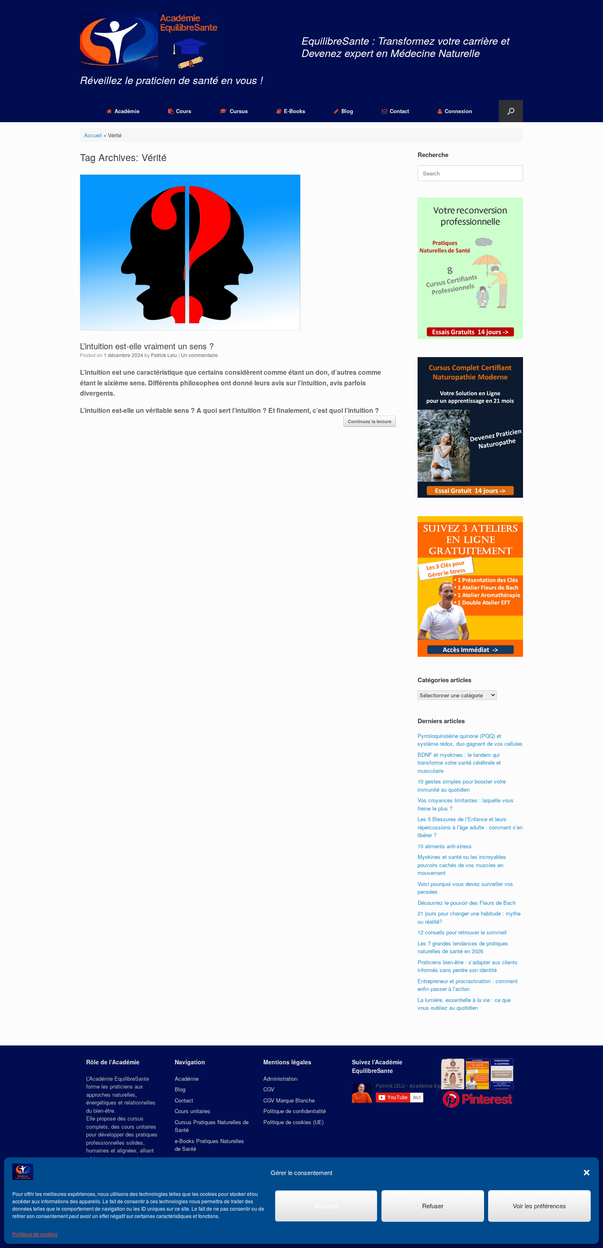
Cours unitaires (192, 1111)
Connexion (458, 111)
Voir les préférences (539, 1205)
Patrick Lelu (164, 354)
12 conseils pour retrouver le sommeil (462, 932)
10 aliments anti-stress (445, 846)
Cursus (239, 111)
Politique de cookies (34, 1233)
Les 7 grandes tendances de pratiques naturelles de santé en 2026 (463, 947)
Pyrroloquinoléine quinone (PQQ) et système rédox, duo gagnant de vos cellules (470, 740)
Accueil (93, 135)
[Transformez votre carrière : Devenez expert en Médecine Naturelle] (149, 41)
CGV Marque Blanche (289, 1100)
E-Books (294, 111)
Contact (399, 111)
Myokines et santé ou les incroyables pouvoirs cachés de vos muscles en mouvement (462, 865)
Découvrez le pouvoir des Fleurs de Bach (467, 902)
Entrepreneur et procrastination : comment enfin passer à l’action (468, 985)
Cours (183, 111)
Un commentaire (199, 354)
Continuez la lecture (369, 421)
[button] (586, 1172)
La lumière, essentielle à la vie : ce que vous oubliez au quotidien (464, 1004)
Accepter (326, 1205)
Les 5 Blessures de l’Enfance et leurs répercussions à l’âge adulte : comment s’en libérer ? (470, 827)
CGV (268, 1089)
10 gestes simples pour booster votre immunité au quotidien (462, 785)
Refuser (432, 1205)
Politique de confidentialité (294, 1111)
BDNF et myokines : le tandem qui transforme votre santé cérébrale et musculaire (459, 762)
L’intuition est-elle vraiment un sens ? (147, 346)
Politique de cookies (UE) (293, 1122)
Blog (347, 111)
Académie (126, 111)
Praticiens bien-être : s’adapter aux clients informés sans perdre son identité (468, 966)
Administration (280, 1078)
